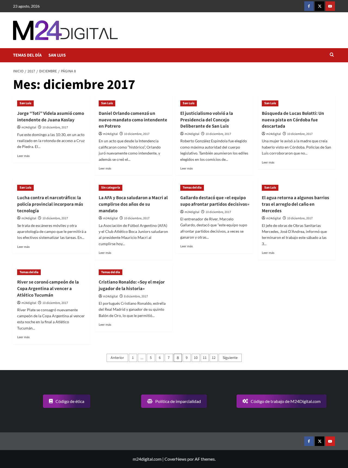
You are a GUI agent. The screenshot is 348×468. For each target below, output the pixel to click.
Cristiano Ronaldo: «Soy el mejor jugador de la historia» (132, 285)
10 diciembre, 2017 (55, 127)
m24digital (28, 127)
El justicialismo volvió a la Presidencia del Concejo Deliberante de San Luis (206, 120)
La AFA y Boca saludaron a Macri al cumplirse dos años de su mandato (133, 204)
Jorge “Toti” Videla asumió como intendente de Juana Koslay (50, 116)
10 (196, 358)
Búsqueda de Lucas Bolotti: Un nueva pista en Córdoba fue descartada (293, 120)
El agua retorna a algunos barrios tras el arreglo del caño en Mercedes (295, 204)
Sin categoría (110, 187)
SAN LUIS (57, 55)
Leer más (23, 156)
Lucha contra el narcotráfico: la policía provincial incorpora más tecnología (50, 204)
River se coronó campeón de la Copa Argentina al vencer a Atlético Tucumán (48, 288)
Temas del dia (192, 187)
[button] (331, 55)
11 (205, 358)
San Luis (25, 103)
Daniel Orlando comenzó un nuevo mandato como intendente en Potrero (133, 120)
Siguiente (230, 358)
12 (214, 358)
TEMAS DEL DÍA (27, 55)
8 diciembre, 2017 (136, 296)
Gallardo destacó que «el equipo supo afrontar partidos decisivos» (214, 201)
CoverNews (175, 458)
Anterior (117, 358)
